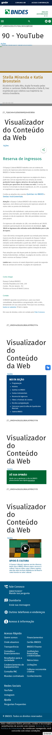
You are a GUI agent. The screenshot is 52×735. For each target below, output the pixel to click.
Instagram (9, 695)
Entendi (47, 733)
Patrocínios (32, 660)
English (45, 12)
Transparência (11, 647)
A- (47, 16)
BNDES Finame (34, 647)
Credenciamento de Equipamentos (14, 665)
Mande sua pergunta (19, 593)
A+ (45, 16)
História (15, 386)
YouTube (8, 690)
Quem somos (10, 637)
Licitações (32, 664)
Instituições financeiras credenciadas (33, 653)
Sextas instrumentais (19, 393)
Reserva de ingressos (20, 396)
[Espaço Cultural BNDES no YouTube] (12, 102)
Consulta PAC (10, 671)
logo (16, 12)
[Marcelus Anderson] (6, 102)
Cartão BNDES (34, 642)
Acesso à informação (40, 2)
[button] (3, 43)
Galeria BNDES (17, 412)
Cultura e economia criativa (36, 670)
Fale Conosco (40, 312)
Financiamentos (35, 637)
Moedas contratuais (14, 676)
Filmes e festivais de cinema (22, 400)
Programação (17, 383)
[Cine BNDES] (9, 102)
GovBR (4, 2)
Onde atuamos (11, 642)
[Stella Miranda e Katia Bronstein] (4, 102)
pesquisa (31, 480)
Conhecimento (34, 676)
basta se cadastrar (9, 307)
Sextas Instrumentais (13, 196)
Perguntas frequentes (15, 704)
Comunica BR (20, 2)
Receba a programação (20, 403)
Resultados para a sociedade (13, 659)
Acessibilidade (42, 14)
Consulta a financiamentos (12, 652)
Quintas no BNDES (35, 194)
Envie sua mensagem (19, 605)
